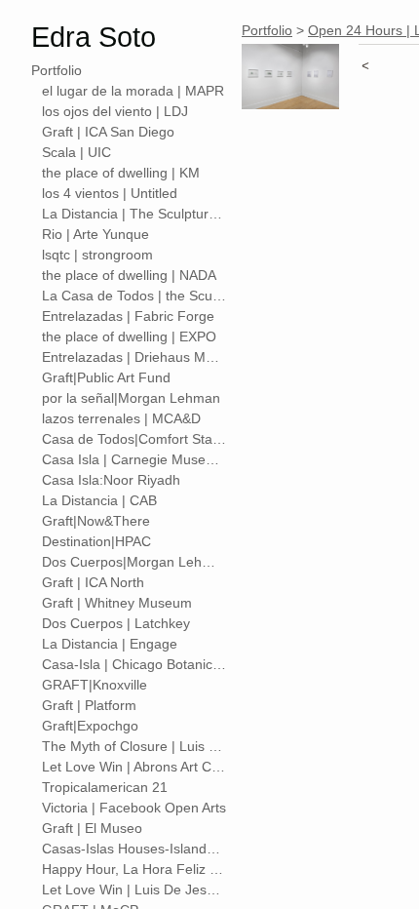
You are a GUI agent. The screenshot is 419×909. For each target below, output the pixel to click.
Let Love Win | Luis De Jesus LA (134, 889)
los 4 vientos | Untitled (109, 193)
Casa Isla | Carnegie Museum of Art (134, 459)
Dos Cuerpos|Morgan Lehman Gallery (134, 562)
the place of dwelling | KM (121, 172)
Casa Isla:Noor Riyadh (111, 480)
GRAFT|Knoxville (94, 684)
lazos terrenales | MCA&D (121, 418)
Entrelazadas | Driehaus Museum (134, 357)
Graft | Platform (89, 705)
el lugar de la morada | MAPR (133, 91)
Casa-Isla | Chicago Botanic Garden (134, 664)
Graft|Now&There (96, 521)
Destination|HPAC (96, 541)
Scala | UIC (76, 152)
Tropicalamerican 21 (105, 787)
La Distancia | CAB (99, 500)
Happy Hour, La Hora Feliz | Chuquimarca (134, 869)
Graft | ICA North (93, 582)
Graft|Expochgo (90, 725)
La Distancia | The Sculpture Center (134, 213)
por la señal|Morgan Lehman (131, 398)
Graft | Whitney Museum (117, 603)
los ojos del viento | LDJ (115, 111)
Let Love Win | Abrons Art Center (134, 766)
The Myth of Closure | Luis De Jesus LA (134, 746)
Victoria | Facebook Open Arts (134, 807)
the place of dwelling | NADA (129, 275)
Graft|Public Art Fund (106, 377)
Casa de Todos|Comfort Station (134, 439)
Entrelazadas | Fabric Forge (128, 316)
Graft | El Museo (92, 828)
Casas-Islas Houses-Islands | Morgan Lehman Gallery (134, 848)
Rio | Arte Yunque (95, 234)
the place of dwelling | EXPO (129, 336)
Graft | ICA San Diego (108, 131)
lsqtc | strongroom (97, 254)
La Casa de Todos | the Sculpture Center (134, 295)
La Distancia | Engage (109, 644)
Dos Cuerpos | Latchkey (116, 623)
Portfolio (56, 70)
